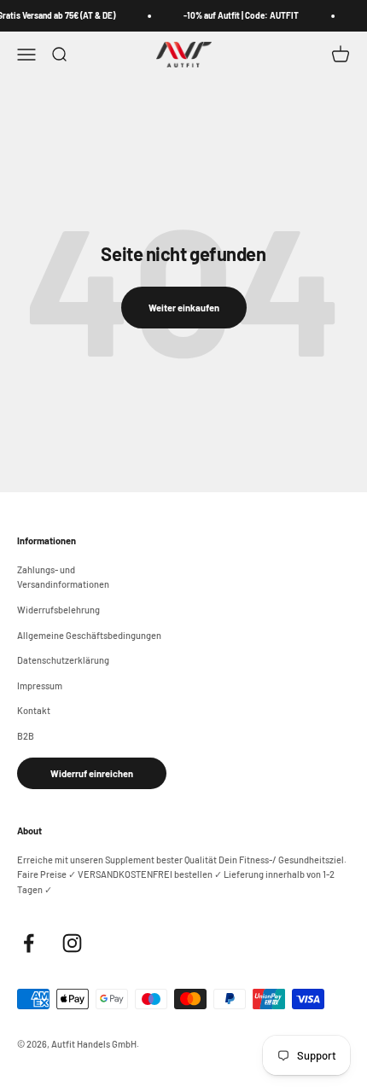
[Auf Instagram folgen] (72, 943)
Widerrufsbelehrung (58, 609)
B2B (25, 735)
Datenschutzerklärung (63, 659)
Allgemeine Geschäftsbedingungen (89, 635)
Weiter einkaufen (184, 307)
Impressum (39, 685)
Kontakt (33, 710)
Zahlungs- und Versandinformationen (63, 577)
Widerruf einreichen (91, 773)
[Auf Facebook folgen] (28, 943)
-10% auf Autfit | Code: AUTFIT (239, 15)
